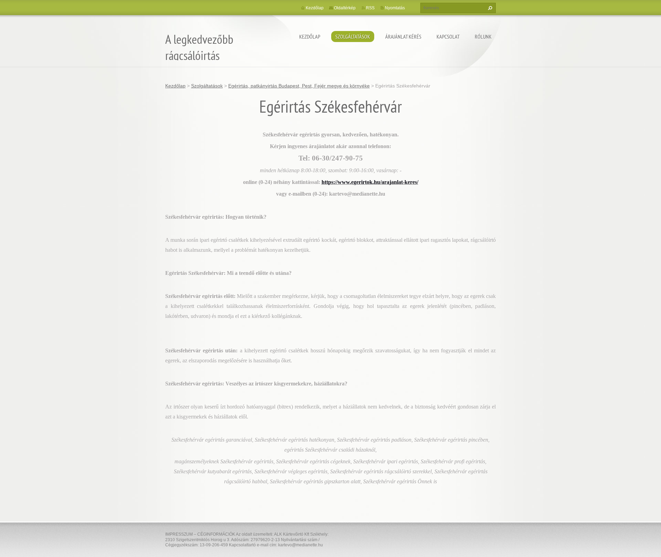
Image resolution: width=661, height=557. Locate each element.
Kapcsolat (448, 36)
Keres (489, 8)
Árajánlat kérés (403, 36)
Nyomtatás (395, 8)
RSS (370, 8)
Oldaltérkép (345, 8)
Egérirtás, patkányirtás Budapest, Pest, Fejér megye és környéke (299, 86)
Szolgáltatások (352, 36)
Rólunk (483, 36)
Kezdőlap (309, 36)
